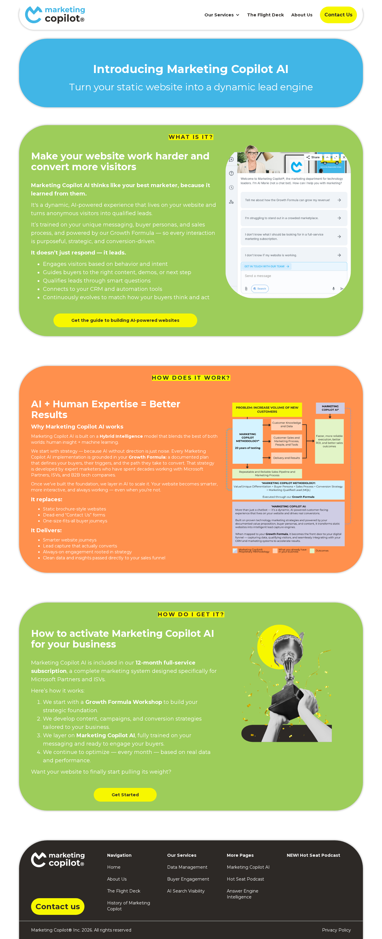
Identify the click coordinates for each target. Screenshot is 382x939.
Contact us (58, 906)
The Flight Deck (265, 15)
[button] (220, 15)
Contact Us (338, 15)
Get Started (125, 794)
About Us (301, 15)
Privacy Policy (336, 930)
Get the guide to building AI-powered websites (125, 320)
